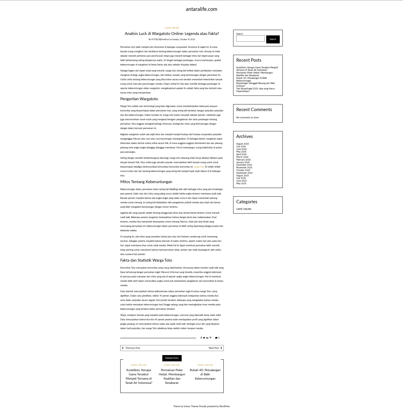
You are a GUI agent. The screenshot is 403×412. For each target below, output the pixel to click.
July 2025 (241, 178)
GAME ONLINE (172, 28)
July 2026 (241, 147)
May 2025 (241, 183)
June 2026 (241, 149)
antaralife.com (201, 9)
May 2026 (241, 152)
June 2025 (241, 181)
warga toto (199, 167)
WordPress (224, 406)
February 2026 (243, 160)
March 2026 (242, 157)
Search (239, 34)
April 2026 (241, 154)
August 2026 (242, 144)
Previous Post (132, 348)
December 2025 (244, 165)
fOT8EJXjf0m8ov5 (160, 40)
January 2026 (243, 162)
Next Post (214, 348)
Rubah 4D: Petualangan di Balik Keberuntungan (205, 374)
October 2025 (243, 170)
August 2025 (242, 176)
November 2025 (244, 168)
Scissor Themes (191, 406)
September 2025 (244, 173)
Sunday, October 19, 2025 (183, 40)
